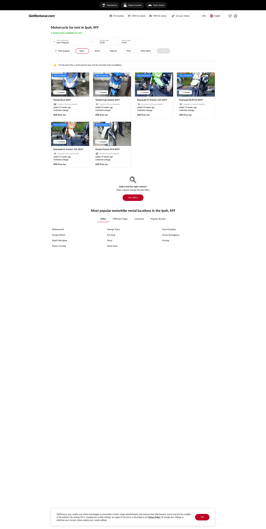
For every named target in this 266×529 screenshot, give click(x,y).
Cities (103, 218)
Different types (120, 218)
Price (129, 51)
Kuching (111, 234)
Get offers (133, 197)
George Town (113, 229)
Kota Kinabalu (169, 229)
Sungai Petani (58, 234)
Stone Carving (59, 246)
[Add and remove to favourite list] (86, 75)
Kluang (165, 240)
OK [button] (202, 517)
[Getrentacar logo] (42, 15)
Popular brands (158, 218)
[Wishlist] (230, 16)
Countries (139, 218)
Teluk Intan (112, 246)
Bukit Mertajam (59, 240)
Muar (109, 240)
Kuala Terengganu (170, 234)
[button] (204, 16)
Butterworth (58, 229)
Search (163, 51)
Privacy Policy (154, 517)
